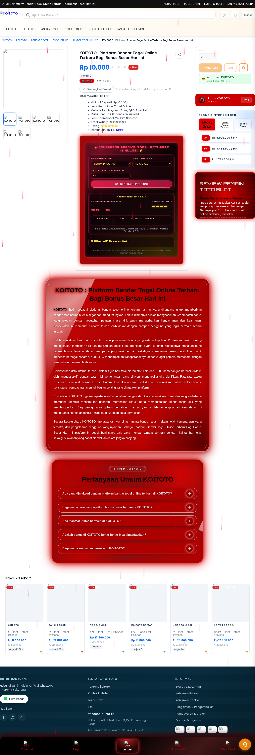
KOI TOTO (28, 29)
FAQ (90, 707)
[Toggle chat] (245, 744)
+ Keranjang (210, 67)
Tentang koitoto (99, 687)
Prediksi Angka (243, 125)
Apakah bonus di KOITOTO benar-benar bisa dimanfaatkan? (104, 534)
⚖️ (235, 15)
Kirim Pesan (17, 699)
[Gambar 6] (24, 133)
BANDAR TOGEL (171, 4)
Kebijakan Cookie (187, 700)
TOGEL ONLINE (192, 4)
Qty (201, 50)
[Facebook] (3, 717)
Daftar (127, 749)
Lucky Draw (207, 124)
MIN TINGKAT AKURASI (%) (108, 170)
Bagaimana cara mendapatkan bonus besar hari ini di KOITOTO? (107, 507)
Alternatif (178, 749)
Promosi (27, 749)
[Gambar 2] (24, 119)
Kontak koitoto (98, 693)
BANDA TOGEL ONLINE (131, 29)
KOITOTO (9, 29)
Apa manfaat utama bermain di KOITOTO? (91, 521)
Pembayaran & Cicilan (191, 714)
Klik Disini (117, 130)
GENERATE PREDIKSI (131, 184)
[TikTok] (21, 717)
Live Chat (228, 749)
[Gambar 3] (38, 119)
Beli (230, 67)
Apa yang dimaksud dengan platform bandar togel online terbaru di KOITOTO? (117, 493)
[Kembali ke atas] (246, 734)
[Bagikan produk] (179, 55)
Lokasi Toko (96, 700)
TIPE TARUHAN (142, 158)
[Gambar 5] (9, 133)
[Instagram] (12, 717)
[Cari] (28, 15)
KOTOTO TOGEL (214, 4)
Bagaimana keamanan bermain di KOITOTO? (93, 548)
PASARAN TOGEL (102, 158)
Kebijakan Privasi (187, 693)
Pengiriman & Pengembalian (195, 707)
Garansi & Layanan (188, 720)
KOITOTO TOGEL (100, 29)
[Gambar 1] (9, 119)
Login (77, 749)
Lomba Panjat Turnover (225, 125)
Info (246, 100)
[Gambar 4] (53, 119)
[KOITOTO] (9, 15)
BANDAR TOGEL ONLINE (241, 4)
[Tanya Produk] (243, 67)
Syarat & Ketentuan (189, 687)
